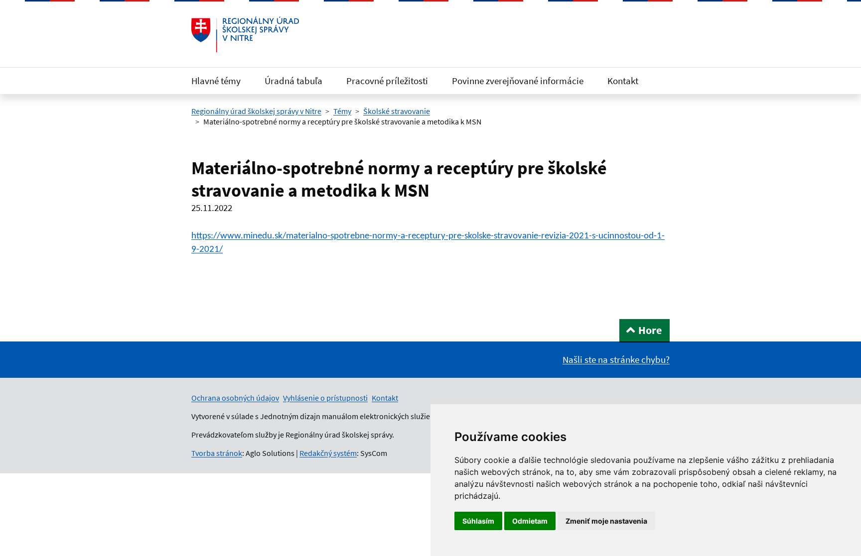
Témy (342, 111)
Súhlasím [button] (478, 521)
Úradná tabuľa (293, 81)
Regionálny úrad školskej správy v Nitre (256, 111)
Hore (650, 330)
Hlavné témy (216, 81)
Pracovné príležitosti (387, 81)
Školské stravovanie (396, 111)
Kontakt (622, 81)
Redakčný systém (328, 453)
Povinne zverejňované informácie (517, 81)
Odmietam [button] (530, 521)
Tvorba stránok (216, 453)
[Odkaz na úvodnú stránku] (245, 34)
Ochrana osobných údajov (235, 398)
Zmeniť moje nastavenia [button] (606, 521)
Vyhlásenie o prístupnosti (325, 398)
